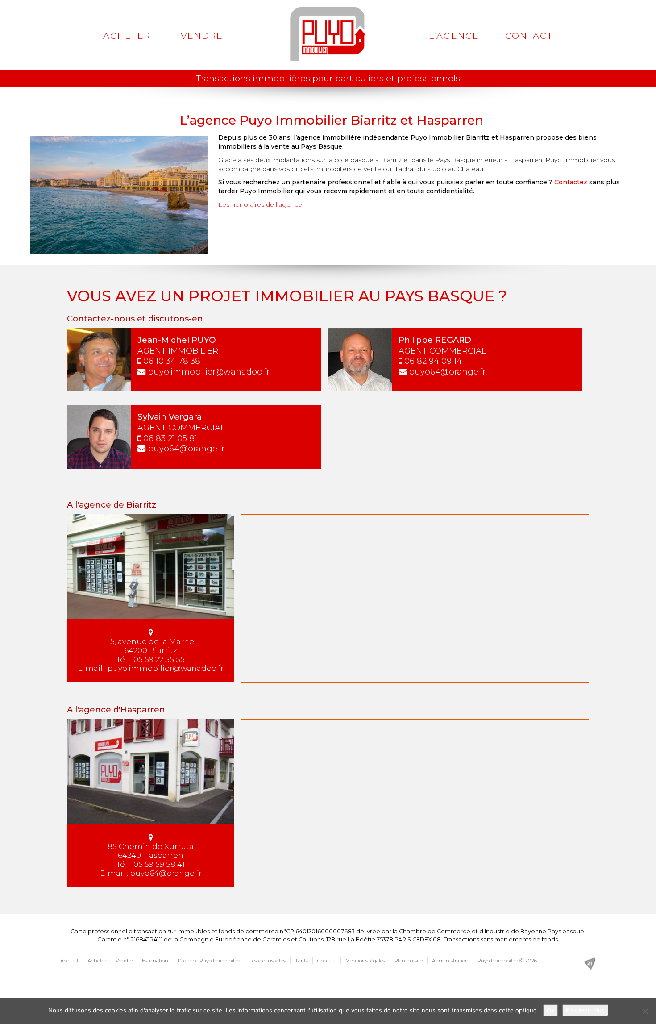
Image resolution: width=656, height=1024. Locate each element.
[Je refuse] (644, 1011)
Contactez (570, 182)
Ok (550, 1010)
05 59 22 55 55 (159, 659)
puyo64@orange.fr (447, 371)
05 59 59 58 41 (159, 864)
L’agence (454, 35)
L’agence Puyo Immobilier (209, 960)
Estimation (155, 960)
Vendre (202, 35)
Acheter (127, 35)
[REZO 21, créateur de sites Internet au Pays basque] (589, 963)
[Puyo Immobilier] (328, 33)
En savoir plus (585, 1010)
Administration (450, 960)
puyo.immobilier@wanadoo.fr (209, 371)
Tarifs (301, 960)
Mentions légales (365, 960)
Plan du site (408, 960)
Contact (529, 35)
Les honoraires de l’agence (260, 204)
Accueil (69, 960)
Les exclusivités (267, 960)
